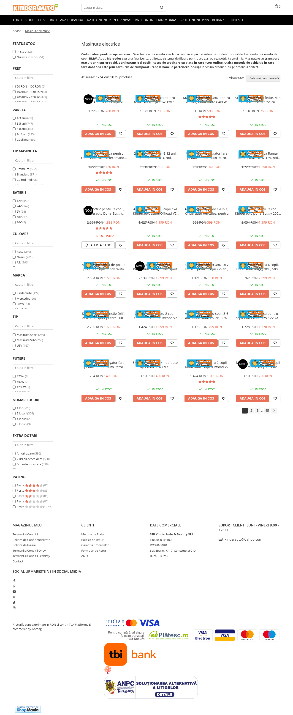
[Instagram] (14, 608)
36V (19, 222)
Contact (236, 20)
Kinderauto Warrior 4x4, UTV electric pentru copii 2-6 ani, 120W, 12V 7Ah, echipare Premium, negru (206, 267)
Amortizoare (25, 453)
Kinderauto (24, 293)
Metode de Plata (92, 534)
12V (19, 201)
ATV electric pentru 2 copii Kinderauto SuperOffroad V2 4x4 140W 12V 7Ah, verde (155, 315)
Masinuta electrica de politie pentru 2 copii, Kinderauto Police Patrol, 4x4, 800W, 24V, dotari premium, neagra (103, 267)
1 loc (20, 408)
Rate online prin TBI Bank (202, 20)
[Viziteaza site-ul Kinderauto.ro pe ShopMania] (28, 709)
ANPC (85, 556)
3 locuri (22, 424)
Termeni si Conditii (25, 534)
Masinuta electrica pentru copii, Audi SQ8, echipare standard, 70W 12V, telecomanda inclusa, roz (104, 100)
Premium (23, 169)
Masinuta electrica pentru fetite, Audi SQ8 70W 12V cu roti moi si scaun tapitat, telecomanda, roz (155, 100)
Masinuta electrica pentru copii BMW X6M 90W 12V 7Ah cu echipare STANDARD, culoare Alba (258, 315)
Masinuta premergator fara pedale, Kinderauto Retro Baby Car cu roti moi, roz (104, 364)
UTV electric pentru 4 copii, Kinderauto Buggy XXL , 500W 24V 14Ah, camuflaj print (258, 267)
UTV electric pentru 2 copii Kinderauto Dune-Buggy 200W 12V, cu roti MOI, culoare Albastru (258, 211)
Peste (21, 485)
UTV (19, 345)
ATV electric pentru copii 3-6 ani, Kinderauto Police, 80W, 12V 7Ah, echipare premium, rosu (206, 315)
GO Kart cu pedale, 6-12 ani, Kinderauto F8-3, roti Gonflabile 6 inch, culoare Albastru (155, 155)
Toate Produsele (28, 20)
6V (18, 211)
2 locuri (22, 413)
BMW (20, 304)
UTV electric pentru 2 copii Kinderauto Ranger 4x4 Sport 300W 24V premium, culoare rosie (155, 267)
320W (20, 376)
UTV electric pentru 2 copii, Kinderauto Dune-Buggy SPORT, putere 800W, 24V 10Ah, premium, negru (103, 211)
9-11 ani (22, 134)
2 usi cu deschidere (29, 459)
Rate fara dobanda (66, 20)
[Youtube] (14, 591)
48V (19, 217)
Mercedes (23, 298)
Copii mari (23, 139)
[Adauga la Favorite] (120, 133)
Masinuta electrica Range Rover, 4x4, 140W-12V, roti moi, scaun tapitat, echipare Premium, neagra (258, 155)
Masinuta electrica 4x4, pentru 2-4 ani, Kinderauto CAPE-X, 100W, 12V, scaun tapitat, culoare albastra (206, 100)
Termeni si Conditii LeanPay (31, 556)
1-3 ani (21, 118)
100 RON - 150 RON (30, 92)
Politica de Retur (92, 540)
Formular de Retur (93, 550)
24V (19, 206)
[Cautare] (162, 7)
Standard (23, 174)
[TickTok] (14, 602)
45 (267, 410)
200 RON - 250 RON (30, 97)
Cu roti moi (24, 180)
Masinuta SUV (26, 340)
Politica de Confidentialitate (31, 540)
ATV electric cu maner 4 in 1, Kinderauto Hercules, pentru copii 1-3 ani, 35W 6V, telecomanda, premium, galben (207, 211)
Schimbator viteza (29, 464)
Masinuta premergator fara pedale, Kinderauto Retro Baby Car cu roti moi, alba (207, 155)
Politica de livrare (24, 545)
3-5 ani (21, 123)
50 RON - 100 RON (29, 86)
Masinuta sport (27, 335)
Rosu (20, 251)
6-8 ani (21, 129)
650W (20, 382)
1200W (21, 387)
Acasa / (18, 31)
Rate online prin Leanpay (109, 20)
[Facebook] (14, 581)
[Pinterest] (14, 586)
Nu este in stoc (27, 57)
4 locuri (22, 419)
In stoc (21, 51)
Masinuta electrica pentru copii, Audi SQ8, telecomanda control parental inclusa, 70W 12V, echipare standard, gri (103, 155)
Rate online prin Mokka (155, 20)
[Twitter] (14, 597)
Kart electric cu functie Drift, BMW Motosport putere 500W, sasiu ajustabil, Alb (104, 315)
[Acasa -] (35, 7)
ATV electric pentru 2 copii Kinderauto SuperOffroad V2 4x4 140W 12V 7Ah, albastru (206, 364)
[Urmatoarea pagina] (274, 411)
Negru (21, 257)
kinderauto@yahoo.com (243, 539)
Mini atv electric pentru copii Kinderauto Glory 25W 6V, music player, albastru (258, 364)
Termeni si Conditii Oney (29, 550)
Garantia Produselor (95, 545)
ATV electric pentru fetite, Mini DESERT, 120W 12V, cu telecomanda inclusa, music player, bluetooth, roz (258, 100)
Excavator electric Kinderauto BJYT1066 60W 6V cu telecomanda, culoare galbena (155, 364)
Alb (19, 262)
